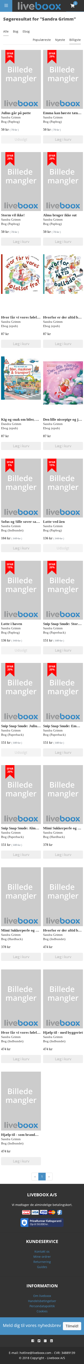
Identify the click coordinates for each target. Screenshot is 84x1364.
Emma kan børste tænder (63, 113)
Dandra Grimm (11, 424)
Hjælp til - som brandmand (22, 1135)
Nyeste (60, 40)
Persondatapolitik (42, 1306)
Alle (6, 31)
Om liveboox (42, 1296)
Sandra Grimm (11, 117)
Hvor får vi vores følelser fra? (25, 317)
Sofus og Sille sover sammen (23, 522)
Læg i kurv (63, 139)
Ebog (26, 31)
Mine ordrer (42, 1257)
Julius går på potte (16, 113)
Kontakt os (42, 1251)
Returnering (42, 1262)
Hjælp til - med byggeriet (63, 1032)
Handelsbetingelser (42, 1301)
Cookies (42, 1311)
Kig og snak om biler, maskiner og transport (36, 419)
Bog (15, 31)
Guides (42, 1267)
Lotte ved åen (54, 522)
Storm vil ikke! (13, 215)
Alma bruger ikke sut (60, 215)
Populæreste (42, 40)
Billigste (75, 40)
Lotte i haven (11, 624)
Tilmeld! (72, 1326)
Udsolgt (21, 139)
